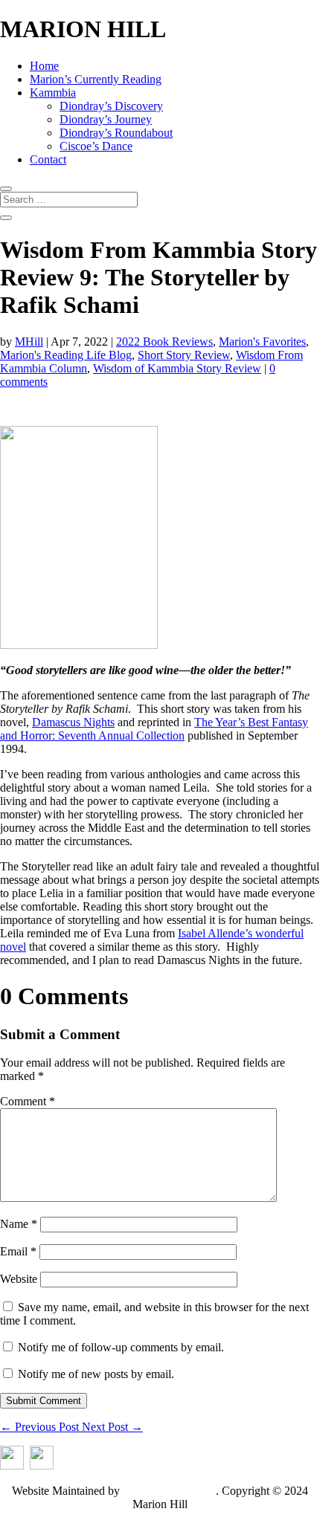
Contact (48, 159)
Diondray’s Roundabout (116, 132)
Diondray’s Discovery (111, 106)
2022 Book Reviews (164, 341)
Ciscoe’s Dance (96, 146)
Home (44, 65)
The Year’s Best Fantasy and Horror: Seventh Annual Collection (154, 729)
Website (18, 1279)
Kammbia (53, 92)
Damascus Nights (73, 722)
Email (18, 1251)
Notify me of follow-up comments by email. (121, 1347)
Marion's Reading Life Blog (66, 355)
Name (18, 1224)
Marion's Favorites (262, 341)
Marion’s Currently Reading (95, 79)
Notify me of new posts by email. (96, 1374)
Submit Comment (43, 1400)
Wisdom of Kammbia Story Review (177, 368)
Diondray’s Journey (106, 119)
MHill (29, 341)
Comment (27, 1101)
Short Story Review (184, 355)
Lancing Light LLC (169, 1490)
